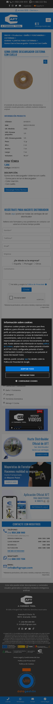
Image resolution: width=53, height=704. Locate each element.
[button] (26, 381)
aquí (26, 359)
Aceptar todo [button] (27, 369)
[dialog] (26, 352)
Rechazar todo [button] (27, 375)
